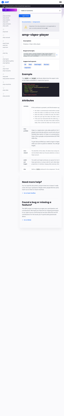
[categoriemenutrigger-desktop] (24, 15)
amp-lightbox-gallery (8, 61)
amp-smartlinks (7, 84)
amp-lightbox (6, 63)
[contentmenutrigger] (40, 11)
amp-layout (6, 59)
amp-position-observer (9, 78)
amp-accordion (7, 16)
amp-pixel (5, 76)
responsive (27, 67)
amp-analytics (6, 20)
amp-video (5, 90)
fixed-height (37, 64)
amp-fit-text (6, 43)
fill (25, 64)
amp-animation (7, 24)
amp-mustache (7, 70)
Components (36, 22)
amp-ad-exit (6, 18)
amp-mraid (6, 68)
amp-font (5, 45)
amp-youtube (6, 96)
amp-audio (5, 26)
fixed (30, 64)
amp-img (5, 53)
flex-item (46, 64)
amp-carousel (6, 37)
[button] (60, 2)
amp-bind (5, 31)
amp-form (5, 47)
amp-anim (5, 22)
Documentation (26, 22)
